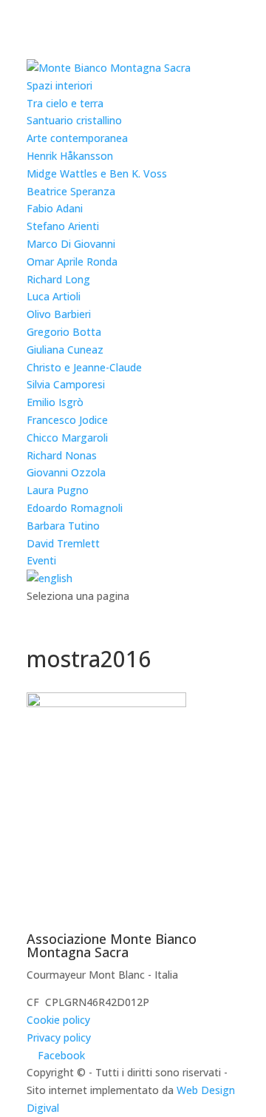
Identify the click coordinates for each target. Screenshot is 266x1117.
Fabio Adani (55, 208)
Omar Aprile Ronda (72, 261)
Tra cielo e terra (65, 103)
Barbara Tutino (63, 526)
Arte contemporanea (77, 138)
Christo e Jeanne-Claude (84, 367)
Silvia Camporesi (66, 384)
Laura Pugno (58, 490)
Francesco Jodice (67, 420)
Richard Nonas (62, 455)
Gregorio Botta (64, 332)
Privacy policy (59, 1037)
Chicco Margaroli (67, 438)
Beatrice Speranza (71, 191)
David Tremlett (63, 543)
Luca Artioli (54, 296)
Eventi (41, 560)
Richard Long (58, 279)
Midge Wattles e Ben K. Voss (97, 173)
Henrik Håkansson (70, 156)
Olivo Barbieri (59, 314)
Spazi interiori (59, 85)
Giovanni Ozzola (66, 472)
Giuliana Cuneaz (65, 349)
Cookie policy (58, 1020)
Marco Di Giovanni (71, 244)
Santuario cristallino (74, 120)
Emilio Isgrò (55, 402)
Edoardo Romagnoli (75, 508)
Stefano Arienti (63, 226)
